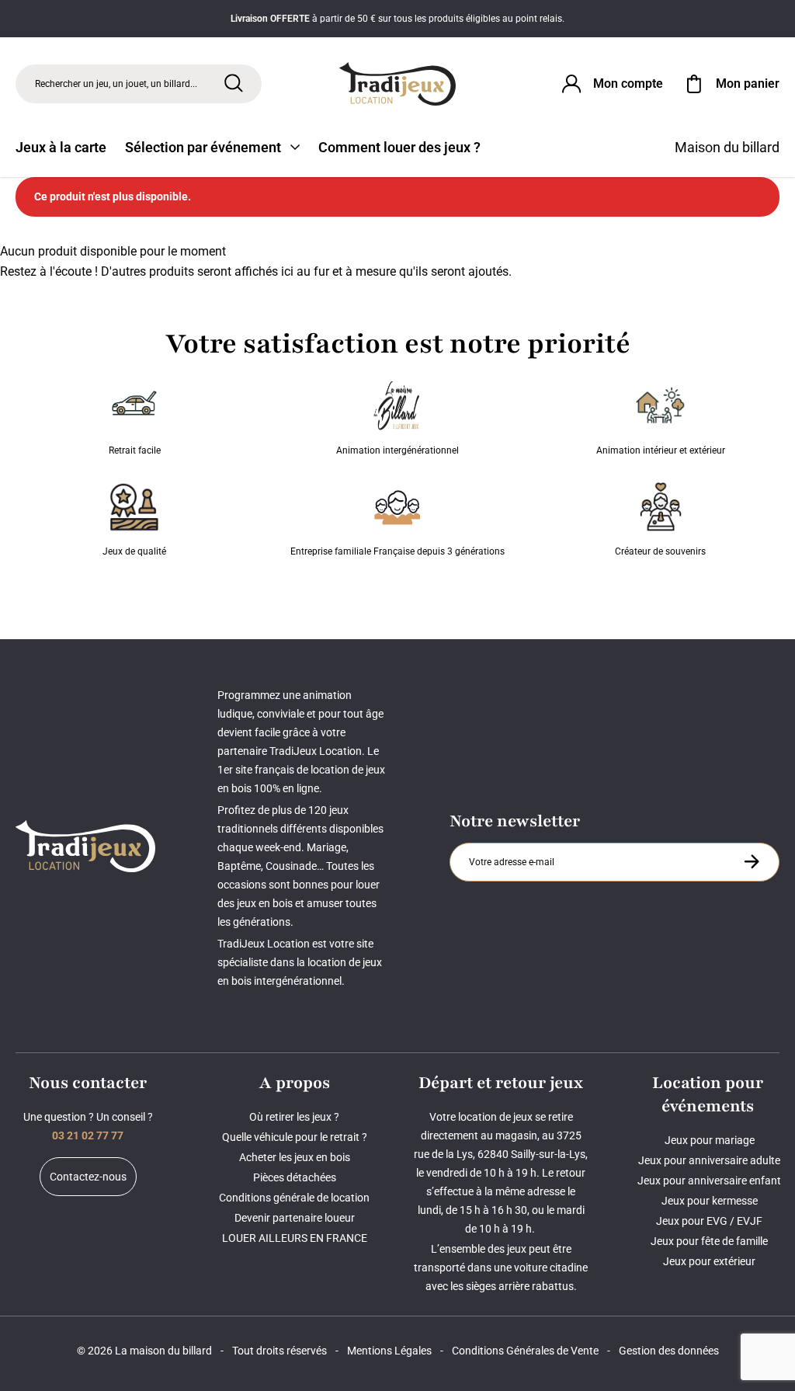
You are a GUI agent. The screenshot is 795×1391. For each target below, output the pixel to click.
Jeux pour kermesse (709, 1201)
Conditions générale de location (294, 1197)
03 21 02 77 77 (87, 1135)
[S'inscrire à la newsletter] (751, 861)
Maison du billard (727, 147)
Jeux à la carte (61, 147)
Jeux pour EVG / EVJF (709, 1221)
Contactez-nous (88, 1176)
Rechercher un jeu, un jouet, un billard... (116, 83)
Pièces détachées (294, 1177)
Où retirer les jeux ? (294, 1117)
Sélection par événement (203, 147)
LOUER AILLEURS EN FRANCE (294, 1238)
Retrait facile (135, 450)
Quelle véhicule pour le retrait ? (294, 1137)
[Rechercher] (233, 83)
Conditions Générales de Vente (525, 1350)
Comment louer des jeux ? (399, 147)
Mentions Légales (389, 1350)
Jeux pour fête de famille (709, 1241)
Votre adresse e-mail (514, 842)
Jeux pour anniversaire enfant (709, 1180)
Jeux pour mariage (710, 1140)
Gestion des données (669, 1350)
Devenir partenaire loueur (294, 1218)
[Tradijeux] (397, 84)
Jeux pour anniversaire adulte (709, 1160)
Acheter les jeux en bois (294, 1157)
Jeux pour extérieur (709, 1261)
